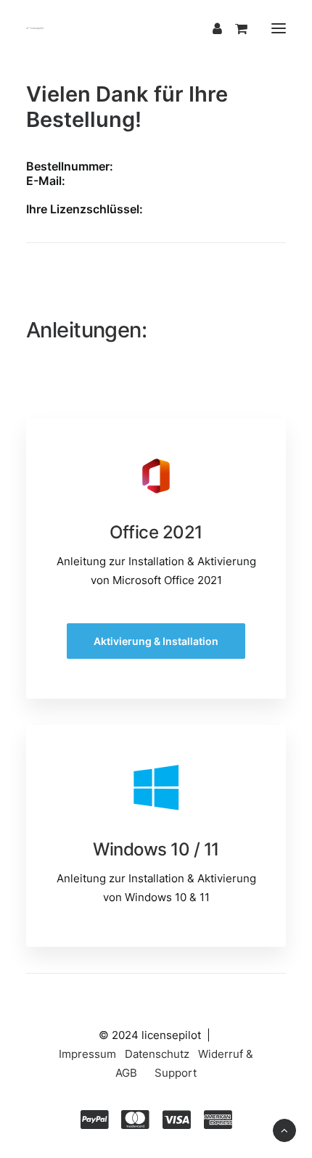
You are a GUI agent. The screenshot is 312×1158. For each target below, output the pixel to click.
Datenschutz (157, 1054)
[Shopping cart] (234, 28)
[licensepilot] (35, 28)
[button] (278, 28)
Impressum (87, 1054)
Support (176, 1073)
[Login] (211, 28)
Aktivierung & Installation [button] (156, 641)
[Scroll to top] (284, 1129)
